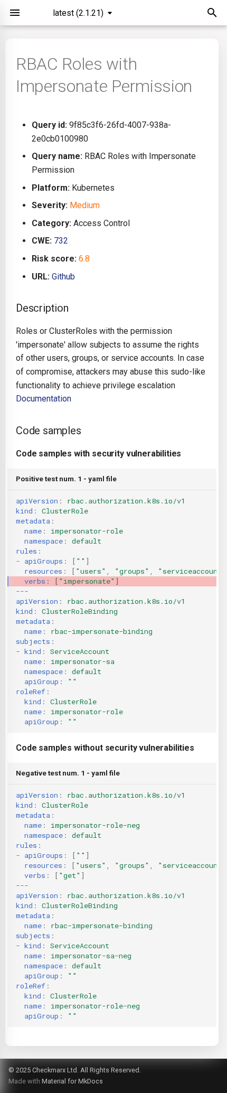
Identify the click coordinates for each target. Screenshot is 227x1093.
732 (61, 241)
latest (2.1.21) (78, 13)
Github (63, 277)
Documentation (43, 399)
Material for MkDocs (72, 1081)
